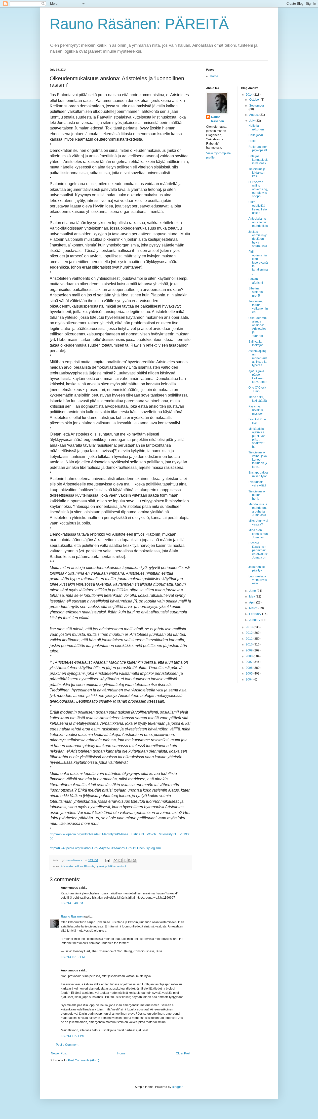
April (252, 602)
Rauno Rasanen (72, 916)
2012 (249, 633)
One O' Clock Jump (257, 389)
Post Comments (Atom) (83, 1060)
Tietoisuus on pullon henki (257, 495)
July (252, 120)
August (254, 115)
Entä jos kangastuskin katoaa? (258, 160)
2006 (249, 668)
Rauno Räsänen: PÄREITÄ (139, 24)
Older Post (183, 1053)
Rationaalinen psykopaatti (258, 148)
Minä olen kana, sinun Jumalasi (258, 533)
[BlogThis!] (120, 860)
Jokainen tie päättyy (256, 568)
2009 (249, 650)
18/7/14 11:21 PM (72, 1036)
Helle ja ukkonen (256, 127)
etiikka (79, 866)
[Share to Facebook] (129, 860)
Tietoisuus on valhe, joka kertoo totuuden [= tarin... (257, 460)
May (252, 596)
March (253, 608)
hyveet (100, 866)
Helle (252, 141)
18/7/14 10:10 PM (73, 957)
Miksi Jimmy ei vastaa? (258, 522)
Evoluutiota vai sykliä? (257, 483)
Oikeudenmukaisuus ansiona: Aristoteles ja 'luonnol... (257, 327)
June (253, 591)
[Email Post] (107, 860)
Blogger (177, 1087)
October (255, 99)
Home (121, 1053)
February (255, 614)
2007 (249, 662)
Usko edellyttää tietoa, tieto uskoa (257, 207)
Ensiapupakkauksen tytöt (258, 474)
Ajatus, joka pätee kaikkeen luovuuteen (257, 376)
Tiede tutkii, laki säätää (257, 398)
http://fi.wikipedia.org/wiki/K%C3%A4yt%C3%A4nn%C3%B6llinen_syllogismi (105, 848)
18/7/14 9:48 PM (72, 903)
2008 (249, 656)
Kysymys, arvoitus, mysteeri (256, 410)
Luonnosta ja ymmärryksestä (257, 580)
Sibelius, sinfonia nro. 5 (255, 292)
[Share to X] (124, 860)
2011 (249, 638)
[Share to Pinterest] (134, 860)
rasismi (121, 866)
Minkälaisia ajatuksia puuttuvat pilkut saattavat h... (256, 437)
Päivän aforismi (255, 280)
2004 (249, 679)
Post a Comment (67, 1044)
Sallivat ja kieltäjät (255, 343)
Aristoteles (67, 866)
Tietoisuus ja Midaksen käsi (257, 172)
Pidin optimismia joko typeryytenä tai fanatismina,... (258, 262)
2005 (249, 673)
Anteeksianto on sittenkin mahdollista (258, 222)
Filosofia (89, 866)
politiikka (110, 866)
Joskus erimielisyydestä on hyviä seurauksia (257, 239)
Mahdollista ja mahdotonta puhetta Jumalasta (257, 510)
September (256, 105)
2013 (249, 627)
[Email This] (115, 860)
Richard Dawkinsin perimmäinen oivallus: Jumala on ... (258, 552)
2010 (249, 644)
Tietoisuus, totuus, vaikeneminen (258, 307)
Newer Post (59, 1053)
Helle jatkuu (256, 135)
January (255, 620)
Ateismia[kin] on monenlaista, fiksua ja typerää (257, 358)
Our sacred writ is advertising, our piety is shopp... (258, 189)
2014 (249, 94)
